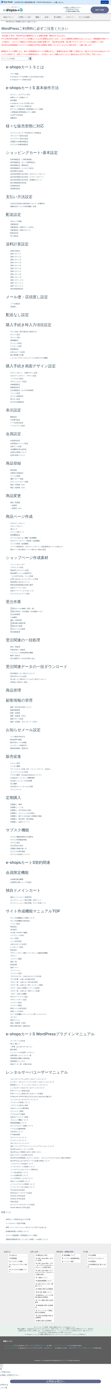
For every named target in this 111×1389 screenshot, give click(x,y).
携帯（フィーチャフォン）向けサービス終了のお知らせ (26, 1227)
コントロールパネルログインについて (24, 1099)
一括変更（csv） (16, 508)
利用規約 (93, 1261)
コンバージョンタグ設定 (19, 772)
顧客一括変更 (15, 713)
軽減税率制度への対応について (17, 1231)
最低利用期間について (45, 1281)
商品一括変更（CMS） (18, 1023)
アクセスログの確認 (17, 1114)
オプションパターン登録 (19, 482)
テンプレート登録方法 (18, 745)
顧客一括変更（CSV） (18, 716)
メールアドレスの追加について (21, 1164)
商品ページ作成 (19, 516)
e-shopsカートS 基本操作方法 (32, 87)
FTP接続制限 (15, 1134)
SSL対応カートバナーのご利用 (21, 787)
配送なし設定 (17, 314)
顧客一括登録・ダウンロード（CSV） (24, 722)
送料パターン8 (15, 274)
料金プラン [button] (7, 17)
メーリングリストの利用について (22, 1184)
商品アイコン (15, 1020)
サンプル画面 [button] (84, 17)
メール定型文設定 (16, 423)
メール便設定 (15, 304)
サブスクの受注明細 (17, 851)
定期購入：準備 (16, 804)
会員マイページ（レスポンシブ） (22, 591)
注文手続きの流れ (16, 846)
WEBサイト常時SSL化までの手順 (18, 1219)
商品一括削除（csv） (18, 488)
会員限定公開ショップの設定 (20, 882)
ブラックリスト (16, 789)
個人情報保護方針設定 (18, 183)
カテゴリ (13, 1017)
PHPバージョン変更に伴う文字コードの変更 (26, 1094)
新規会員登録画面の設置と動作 (21, 585)
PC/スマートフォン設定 (19, 997)
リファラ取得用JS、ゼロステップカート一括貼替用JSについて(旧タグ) (36, 547)
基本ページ (14, 967)
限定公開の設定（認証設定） (20, 1026)
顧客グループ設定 (16, 719)
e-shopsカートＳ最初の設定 (20, 80)
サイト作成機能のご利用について (22, 918)
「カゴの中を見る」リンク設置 (21, 576)
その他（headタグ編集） (19, 932)
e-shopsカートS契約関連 (28, 862)
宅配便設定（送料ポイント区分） (22, 227)
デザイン (13, 956)
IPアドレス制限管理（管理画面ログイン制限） (27, 109)
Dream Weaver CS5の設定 (20, 1207)
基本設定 (13, 950)
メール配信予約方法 (17, 737)
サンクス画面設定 (16, 396)
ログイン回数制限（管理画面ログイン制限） (22, 1235)
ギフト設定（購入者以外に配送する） (24, 332)
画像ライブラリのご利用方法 (20, 106)
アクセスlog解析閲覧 (18, 1129)
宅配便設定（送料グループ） (20, 230)
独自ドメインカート (23, 890)
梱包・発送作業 (16, 620)
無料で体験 (99, 10)
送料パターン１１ (16, 283)
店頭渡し (13, 307)
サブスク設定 (15, 843)
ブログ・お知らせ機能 (18, 994)
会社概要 (93, 1255)
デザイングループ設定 (18, 381)
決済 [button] (46, 17)
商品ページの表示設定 (18, 1008)
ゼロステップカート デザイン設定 (23, 376)
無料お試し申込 (42, 1255)
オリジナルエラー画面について (21, 1126)
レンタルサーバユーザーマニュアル (37, 1072)
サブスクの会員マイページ (20, 854)
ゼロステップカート (17, 523)
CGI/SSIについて (16, 1132)
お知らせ (14, 1255)
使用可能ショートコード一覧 (20, 1055)
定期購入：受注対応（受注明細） (22, 819)
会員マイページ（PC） (18, 588)
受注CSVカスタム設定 (18, 676)
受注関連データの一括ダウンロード (36, 666)
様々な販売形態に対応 (25, 126)
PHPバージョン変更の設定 (20, 1091)
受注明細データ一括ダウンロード (22, 673)
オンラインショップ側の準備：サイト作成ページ (28, 903)
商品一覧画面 (15, 502)
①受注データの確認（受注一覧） (22, 608)
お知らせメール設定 (17, 352)
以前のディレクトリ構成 (19, 1117)
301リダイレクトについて (19, 1143)
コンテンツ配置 (16, 959)
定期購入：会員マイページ (20, 822)
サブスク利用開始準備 (18, 840)
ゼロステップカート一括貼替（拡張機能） (25, 541)
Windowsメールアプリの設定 (21, 1193)
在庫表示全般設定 (16, 473)
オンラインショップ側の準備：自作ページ (25, 900)
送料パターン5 (15, 265)
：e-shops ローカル (55, 1348)
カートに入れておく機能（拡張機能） (24, 538)
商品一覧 (13, 962)
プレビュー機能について (19, 1120)
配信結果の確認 (16, 739)
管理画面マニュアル (17, 1061)
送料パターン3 (15, 260)
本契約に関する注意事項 (45, 1289)
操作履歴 (13, 100)
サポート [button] (69, 17)
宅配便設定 (14, 224)
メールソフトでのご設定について (22, 1187)
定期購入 (13, 797)
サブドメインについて (18, 1137)
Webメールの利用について (20, 1181)
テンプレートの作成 (17, 1041)
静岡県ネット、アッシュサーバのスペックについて (29, 1085)
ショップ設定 (15, 924)
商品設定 (13, 927)
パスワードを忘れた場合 (19, 1105)
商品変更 (13, 495)
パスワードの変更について (20, 1102)
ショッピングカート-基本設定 (32, 152)
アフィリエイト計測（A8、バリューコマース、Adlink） (30, 769)
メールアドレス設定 (17, 426)
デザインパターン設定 (18, 1000)
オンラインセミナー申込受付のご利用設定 (25, 133)
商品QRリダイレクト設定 (19, 570)
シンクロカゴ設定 (16, 379)
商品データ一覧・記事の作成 (20, 1064)
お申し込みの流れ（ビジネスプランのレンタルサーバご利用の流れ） (44, 1272)
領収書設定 (14, 349)
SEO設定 (13, 930)
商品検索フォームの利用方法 (20, 573)
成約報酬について (69, 1255)
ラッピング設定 (16, 343)
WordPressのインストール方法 (21, 1149)
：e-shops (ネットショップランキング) (23, 1348)
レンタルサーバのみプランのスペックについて (27, 1088)
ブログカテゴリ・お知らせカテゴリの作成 (25, 976)
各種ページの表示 (16, 1011)
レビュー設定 (15, 763)
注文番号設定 (15, 420)
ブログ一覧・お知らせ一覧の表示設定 (24, 982)
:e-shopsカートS (16, 1345)
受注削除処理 (15, 632)
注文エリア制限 (16, 221)
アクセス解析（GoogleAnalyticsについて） (26, 775)
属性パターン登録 (16, 479)
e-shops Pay (97, 1348)
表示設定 (13, 410)
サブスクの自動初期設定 (19, 144)
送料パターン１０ (16, 280)
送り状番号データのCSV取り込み (22, 658)
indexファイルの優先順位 (19, 1108)
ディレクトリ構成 (16, 1111)
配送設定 (13, 214)
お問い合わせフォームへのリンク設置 (24, 579)
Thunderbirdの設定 (17, 1190)
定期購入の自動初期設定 (19, 142)
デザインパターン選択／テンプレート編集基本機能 (29, 953)
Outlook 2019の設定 (17, 1199)
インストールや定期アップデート (22, 1052)
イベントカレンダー (17, 564)
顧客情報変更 (15, 710)
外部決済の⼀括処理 (17, 650)
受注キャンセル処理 (17, 629)
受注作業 (13, 601)
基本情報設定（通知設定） (20, 165)
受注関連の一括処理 (23, 640)
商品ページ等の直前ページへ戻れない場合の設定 (28, 549)
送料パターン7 (15, 271)
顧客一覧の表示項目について (20, 707)
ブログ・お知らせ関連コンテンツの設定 (25, 988)
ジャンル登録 (15, 476)
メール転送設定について (19, 1172)
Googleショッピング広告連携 (21, 781)
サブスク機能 (17, 830)
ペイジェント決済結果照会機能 (21, 653)
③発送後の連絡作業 (18, 623)
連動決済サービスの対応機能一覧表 (23, 206)
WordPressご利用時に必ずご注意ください (26, 1152)
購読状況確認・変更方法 (19, 748)
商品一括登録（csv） (18, 485)
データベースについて (18, 1140)
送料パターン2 (15, 257)
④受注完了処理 (16, 626)
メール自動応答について (19, 1175)
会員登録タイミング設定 (19, 443)
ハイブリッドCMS (17, 935)
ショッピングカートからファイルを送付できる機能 (29, 358)
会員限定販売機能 (16, 879)
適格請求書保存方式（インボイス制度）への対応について (27, 1239)
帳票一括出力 (15, 656)
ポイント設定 (15, 334)
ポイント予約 (15, 337)
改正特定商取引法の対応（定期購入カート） (26, 180)
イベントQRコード (17, 532)
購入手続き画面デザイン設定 (31, 366)
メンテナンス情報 (16, 1261)
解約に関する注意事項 (45, 1321)
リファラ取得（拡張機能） (20, 544)
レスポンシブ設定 (16, 947)
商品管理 (13, 690)
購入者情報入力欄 (16, 355)
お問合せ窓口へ (55, 1381)
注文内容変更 (15, 614)
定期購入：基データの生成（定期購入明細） (26, 816)
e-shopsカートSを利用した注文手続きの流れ (27, 77)
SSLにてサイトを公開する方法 (21, 1155)
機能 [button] (37, 17)
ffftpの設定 (14, 1202)
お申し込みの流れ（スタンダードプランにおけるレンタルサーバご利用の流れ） (44, 1265)
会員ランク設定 (16, 446)
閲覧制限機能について (18, 1123)
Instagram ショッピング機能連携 (22, 778)
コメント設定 (15, 393)
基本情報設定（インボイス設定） (22, 168)
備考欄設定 (14, 340)
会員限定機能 (17, 872)
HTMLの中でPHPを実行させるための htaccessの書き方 (30, 1097)
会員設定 (13, 433)
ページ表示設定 (16, 941)
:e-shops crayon (68, 1345)
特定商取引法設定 (16, 171)
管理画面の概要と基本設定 (20, 1058)
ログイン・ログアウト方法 (20, 95)
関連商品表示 (15, 387)
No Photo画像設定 (17, 402)
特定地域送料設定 (16, 289)
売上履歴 (13, 784)
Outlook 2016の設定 (17, 1196)
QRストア (13, 529)
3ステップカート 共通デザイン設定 (23, 373)
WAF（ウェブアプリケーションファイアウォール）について (32, 1146)
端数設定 (13, 118)
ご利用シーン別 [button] (24, 17)
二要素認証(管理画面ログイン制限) (23, 112)
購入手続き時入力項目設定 (28, 324)
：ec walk (41, 1345)
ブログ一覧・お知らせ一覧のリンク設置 (25, 991)
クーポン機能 (15, 766)
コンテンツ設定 (16, 973)
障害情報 (14, 1258)
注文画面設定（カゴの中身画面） (22, 390)
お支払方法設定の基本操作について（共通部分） (28, 203)
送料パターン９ (16, 277)
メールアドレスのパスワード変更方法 (24, 1169)
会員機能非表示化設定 (18, 449)
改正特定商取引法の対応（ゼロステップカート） (28, 174)
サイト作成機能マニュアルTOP (33, 911)
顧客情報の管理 (19, 700)
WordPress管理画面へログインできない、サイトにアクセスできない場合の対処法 (40, 1158)
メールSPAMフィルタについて (21, 1178)
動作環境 (13, 1050)
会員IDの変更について (18, 452)
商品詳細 (13, 965)
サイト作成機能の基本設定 (20, 921)
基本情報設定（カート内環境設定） (23, 162)
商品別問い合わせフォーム (20, 582)
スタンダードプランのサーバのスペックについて (28, 1079)
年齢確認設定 (15, 384)
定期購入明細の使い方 (18, 848)
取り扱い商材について (45, 1292)
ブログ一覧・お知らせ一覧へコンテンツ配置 (26, 985)
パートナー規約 (69, 1261)
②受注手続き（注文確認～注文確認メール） (26, 611)
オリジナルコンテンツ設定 (20, 594)
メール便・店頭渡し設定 (27, 297)
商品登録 (13, 463)
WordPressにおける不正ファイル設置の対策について (30, 1161)
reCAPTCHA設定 (16, 115)
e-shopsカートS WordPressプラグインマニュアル (50, 1034)
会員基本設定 (15, 441)
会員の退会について (17, 455)
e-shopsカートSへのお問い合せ (22, 103)
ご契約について (42, 1277)
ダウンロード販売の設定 (19, 136)
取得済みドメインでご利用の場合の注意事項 (44, 1296)
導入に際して (15, 1044)
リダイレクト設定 (16, 567)
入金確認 (13, 617)
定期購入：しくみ (16, 807)
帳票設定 (13, 417)
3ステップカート (16, 526)
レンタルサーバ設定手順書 (15, 1223)
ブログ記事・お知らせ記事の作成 (22, 979)
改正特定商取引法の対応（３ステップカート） (27, 177)
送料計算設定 (17, 244)
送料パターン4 (15, 262)
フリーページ (15, 970)
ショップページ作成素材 (27, 557)
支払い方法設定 (19, 196)
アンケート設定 (16, 346)
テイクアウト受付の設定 (19, 139)
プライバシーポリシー (97, 1258)
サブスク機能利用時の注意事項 (21, 837)
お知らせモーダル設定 (18, 944)
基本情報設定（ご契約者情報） (21, 159)
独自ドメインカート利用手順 (20, 897)
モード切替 (14, 938)
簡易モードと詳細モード (19, 97)
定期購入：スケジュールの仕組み (22, 813)
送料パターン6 (15, 268)
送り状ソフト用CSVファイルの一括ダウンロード (28, 679)
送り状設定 (14, 236)
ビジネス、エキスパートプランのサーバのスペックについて (32, 1082)
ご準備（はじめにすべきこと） (21, 1047)
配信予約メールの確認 (18, 742)
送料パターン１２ (16, 286)
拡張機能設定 (15, 535)
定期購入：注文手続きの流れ (20, 810)
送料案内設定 (15, 189)
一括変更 (13, 505)
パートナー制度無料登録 (71, 1258)
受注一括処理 (15, 647)
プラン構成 (14, 74)
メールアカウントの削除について (22, 1167)
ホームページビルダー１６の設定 (22, 1205)
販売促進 (13, 756)
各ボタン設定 (15, 399)
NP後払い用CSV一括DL (19, 682)
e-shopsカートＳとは (25, 67)
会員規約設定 (15, 186)
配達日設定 (14, 233)
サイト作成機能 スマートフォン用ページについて (28, 1014)
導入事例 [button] (57, 17)
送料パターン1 (15, 254)
